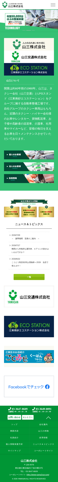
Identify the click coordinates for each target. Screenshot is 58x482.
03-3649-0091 (42, 409)
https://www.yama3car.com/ (38, 475)
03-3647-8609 (18, 409)
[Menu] (53, 5)
